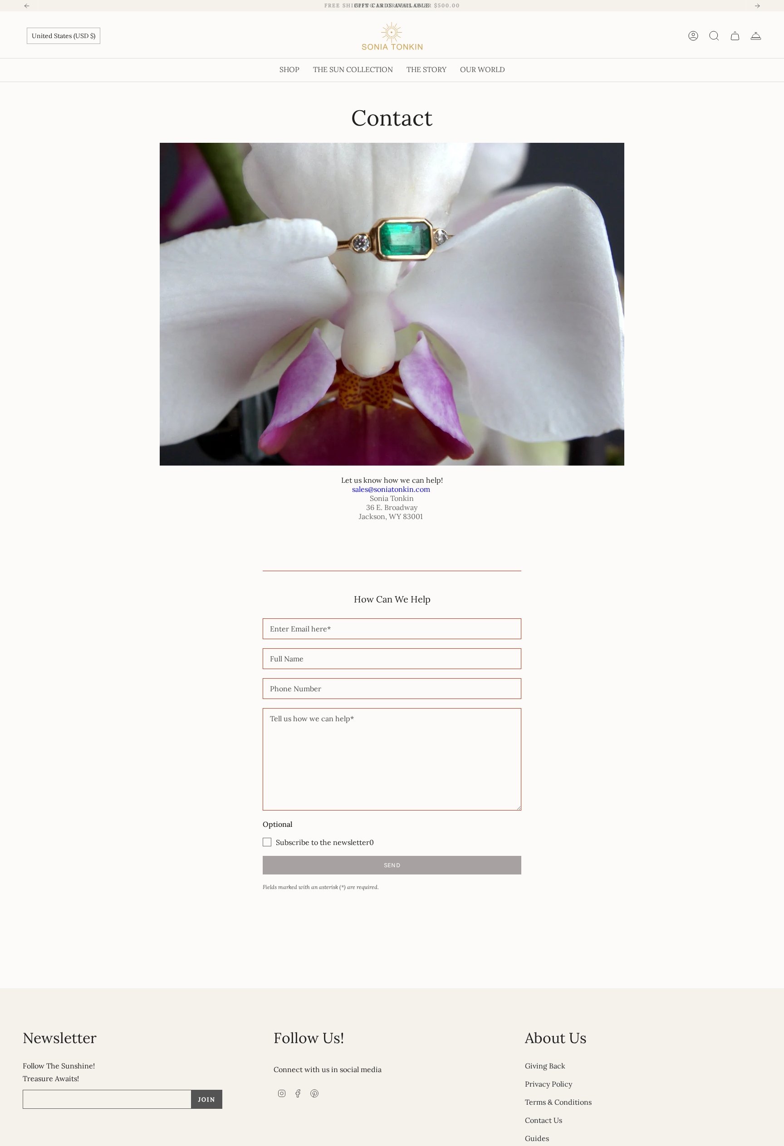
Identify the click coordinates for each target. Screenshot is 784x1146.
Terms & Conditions (558, 1102)
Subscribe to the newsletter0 (325, 842)
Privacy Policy (548, 1083)
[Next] (757, 6)
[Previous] (27, 6)
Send (392, 865)
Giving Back (545, 1065)
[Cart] (735, 36)
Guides (537, 1138)
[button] (289, 70)
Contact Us (543, 1120)
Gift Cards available (392, 5)
